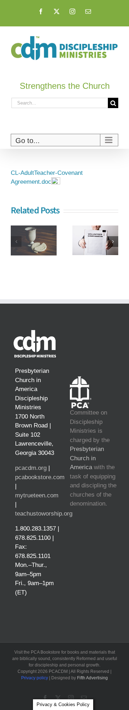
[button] (16, 241)
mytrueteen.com (36, 495)
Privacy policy (34, 677)
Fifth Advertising (92, 677)
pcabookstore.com (39, 477)
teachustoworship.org (43, 513)
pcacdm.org (31, 468)
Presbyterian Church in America (87, 458)
